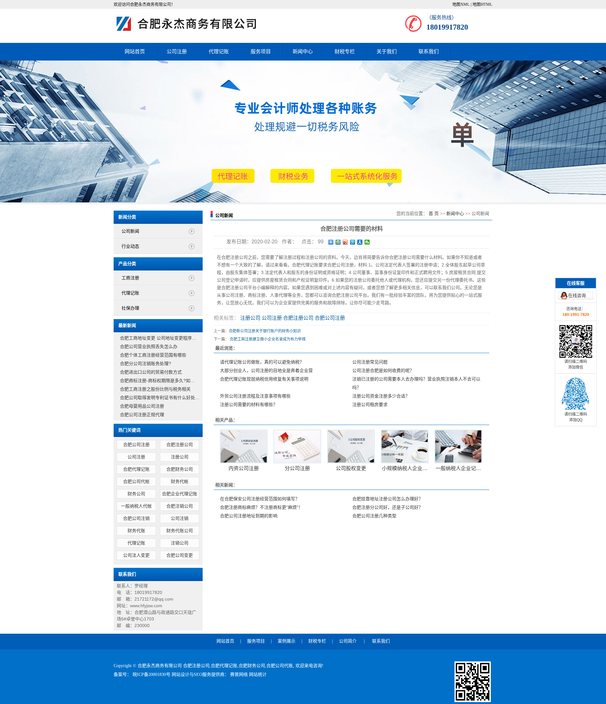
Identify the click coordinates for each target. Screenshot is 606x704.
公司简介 (348, 641)
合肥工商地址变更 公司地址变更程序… (158, 337)
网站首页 (135, 51)
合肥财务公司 (179, 469)
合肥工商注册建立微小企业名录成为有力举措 (268, 339)
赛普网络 (239, 674)
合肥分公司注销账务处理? (145, 363)
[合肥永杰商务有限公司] (192, 23)
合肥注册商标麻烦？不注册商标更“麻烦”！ (261, 507)
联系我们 (429, 51)
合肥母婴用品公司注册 (142, 406)
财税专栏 (345, 51)
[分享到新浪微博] (345, 242)
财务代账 (136, 530)
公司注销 (179, 518)
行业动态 (130, 246)
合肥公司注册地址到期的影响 (248, 515)
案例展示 (286, 641)
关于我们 (387, 51)
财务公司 (136, 493)
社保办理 (130, 308)
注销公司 (179, 542)
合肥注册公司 (179, 444)
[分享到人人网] (360, 242)
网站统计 (258, 674)
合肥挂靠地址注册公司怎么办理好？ (387, 498)
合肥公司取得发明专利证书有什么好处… (159, 397)
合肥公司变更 (179, 555)
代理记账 (219, 51)
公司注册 (177, 51)
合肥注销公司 (179, 506)
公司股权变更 (351, 468)
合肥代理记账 (136, 469)
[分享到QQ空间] (338, 242)
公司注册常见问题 (370, 361)
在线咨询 (577, 295)
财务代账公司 (179, 530)
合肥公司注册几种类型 (374, 515)
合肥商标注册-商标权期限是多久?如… (157, 380)
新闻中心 (303, 51)
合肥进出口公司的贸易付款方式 (151, 372)
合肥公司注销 (136, 518)
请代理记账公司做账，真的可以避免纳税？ (262, 361)
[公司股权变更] (351, 446)
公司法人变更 (136, 555)
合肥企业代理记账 (179, 493)
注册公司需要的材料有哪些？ (248, 404)
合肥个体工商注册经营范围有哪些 (153, 355)
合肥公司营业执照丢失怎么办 (148, 346)
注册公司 (179, 456)
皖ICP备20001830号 (152, 674)
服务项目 (261, 51)
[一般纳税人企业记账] (458, 446)
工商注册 (130, 278)
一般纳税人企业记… (458, 468)
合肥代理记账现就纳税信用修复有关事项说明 (264, 378)
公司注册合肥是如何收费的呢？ (383, 370)
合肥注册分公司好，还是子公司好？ (387, 507)
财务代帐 (179, 481)
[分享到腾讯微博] (352, 242)
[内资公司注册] (243, 446)
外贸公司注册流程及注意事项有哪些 (255, 396)
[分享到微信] (367, 242)
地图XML (461, 4)
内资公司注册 (244, 468)
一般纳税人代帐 (136, 506)
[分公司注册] (297, 446)
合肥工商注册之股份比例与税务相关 (155, 389)
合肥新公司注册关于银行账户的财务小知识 (265, 331)
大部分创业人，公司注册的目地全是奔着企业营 (266, 370)
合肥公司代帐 (136, 481)
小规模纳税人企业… (404, 468)
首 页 (434, 213)
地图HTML (482, 4)
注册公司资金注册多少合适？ (381, 396)
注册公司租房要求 (370, 404)
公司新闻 (130, 231)
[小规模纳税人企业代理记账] (404, 446)
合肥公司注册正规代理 (142, 414)
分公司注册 (297, 468)
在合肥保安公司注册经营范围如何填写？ (260, 498)
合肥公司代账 (279, 665)
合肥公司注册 (136, 444)
